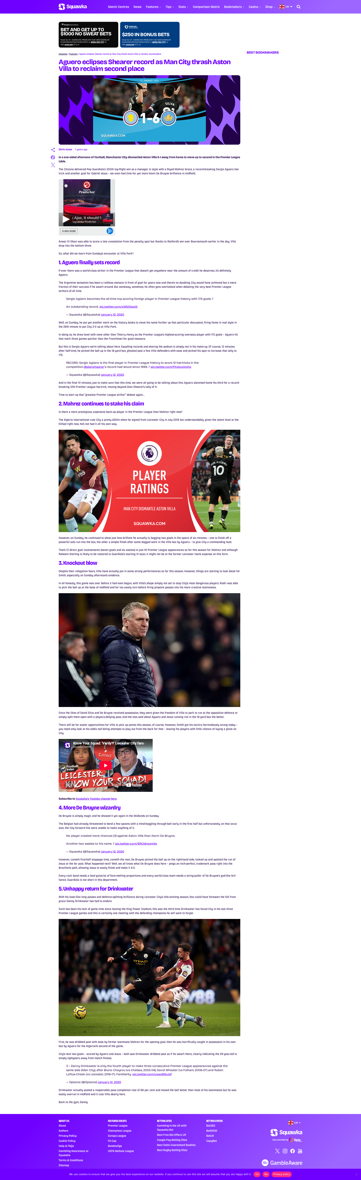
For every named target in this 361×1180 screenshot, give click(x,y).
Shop (269, 7)
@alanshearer (94, 367)
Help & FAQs (66, 1146)
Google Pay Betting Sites (172, 1140)
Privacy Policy (68, 1135)
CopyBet (211, 1141)
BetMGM (211, 1130)
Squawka (63, 54)
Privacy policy (281, 1174)
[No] (356, 1174)
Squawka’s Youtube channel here (96, 798)
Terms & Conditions (71, 1160)
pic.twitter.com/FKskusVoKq (171, 367)
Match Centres (118, 7)
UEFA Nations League (121, 1151)
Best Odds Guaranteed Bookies (176, 1145)
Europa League (117, 1135)
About (62, 1125)
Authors (63, 1130)
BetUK (210, 1135)
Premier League (117, 1125)
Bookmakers (233, 7)
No (266, 1174)
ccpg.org (68, 44)
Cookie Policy (67, 1141)
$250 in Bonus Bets (145, 35)
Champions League (119, 1130)
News (137, 7)
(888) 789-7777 (97, 42)
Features (152, 7)
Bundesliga (115, 1146)
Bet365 (210, 1125)
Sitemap (64, 1165)
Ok (257, 1174)
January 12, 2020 (112, 314)
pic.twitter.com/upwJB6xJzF (152, 1074)
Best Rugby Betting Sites (172, 1150)
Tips (168, 7)
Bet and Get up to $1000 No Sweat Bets (86, 32)
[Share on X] (53, 165)
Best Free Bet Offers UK (171, 1135)
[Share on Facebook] (53, 157)
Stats (182, 7)
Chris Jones (65, 149)
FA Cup (112, 1141)
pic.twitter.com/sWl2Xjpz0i (118, 306)
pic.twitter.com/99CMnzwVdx (136, 843)
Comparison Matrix (206, 7)
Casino (253, 7)
